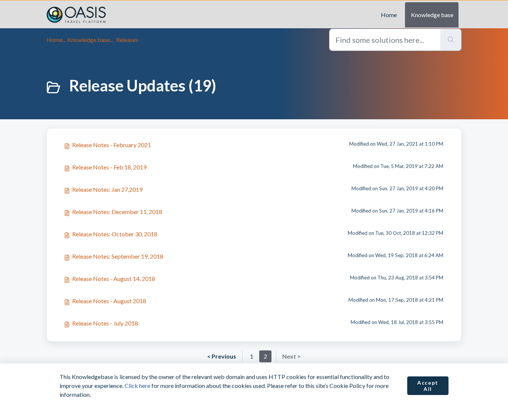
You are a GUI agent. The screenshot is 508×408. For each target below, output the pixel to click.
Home (389, 14)
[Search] (451, 40)
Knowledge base (432, 14)
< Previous (221, 356)
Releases (127, 39)
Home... (56, 39)
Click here (137, 385)
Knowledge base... (90, 39)
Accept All (427, 385)
